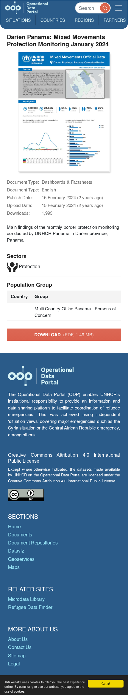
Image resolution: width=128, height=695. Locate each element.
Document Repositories (33, 542)
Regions (84, 20)
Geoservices (21, 559)
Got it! (106, 683)
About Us (18, 639)
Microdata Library (26, 599)
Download (64, 334)
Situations (18, 20)
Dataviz (16, 550)
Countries (52, 20)
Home (14, 526)
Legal (14, 663)
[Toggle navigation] (119, 8)
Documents (20, 534)
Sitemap (17, 655)
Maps (14, 567)
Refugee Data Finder (30, 607)
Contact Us (20, 647)
